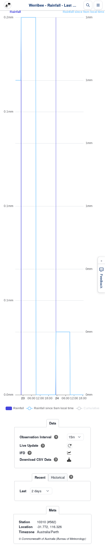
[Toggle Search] (88, 5)
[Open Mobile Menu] (98, 5)
